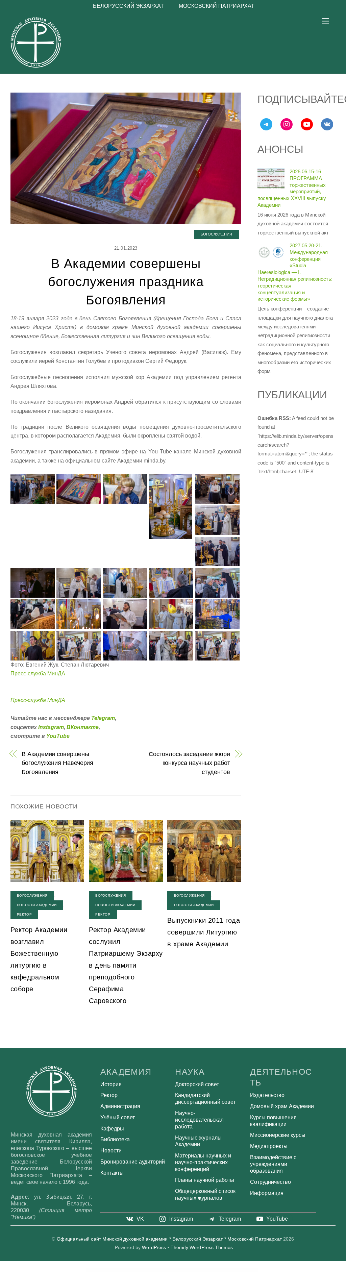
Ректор (24, 914)
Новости (111, 1150)
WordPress (154, 1247)
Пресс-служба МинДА (37, 673)
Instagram (51, 727)
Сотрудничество (270, 1182)
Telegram (103, 718)
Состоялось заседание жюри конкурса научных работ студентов (189, 762)
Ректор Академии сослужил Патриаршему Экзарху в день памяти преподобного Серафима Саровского (126, 965)
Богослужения (216, 234)
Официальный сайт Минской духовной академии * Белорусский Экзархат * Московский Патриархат (169, 1239)
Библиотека (115, 1139)
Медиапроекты (269, 1146)
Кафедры (112, 1128)
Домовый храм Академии (282, 1106)
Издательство (267, 1095)
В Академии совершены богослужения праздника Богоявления (125, 281)
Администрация (120, 1106)
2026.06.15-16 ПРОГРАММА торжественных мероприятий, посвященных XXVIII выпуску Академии (291, 188)
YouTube (58, 736)
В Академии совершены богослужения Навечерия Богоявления (57, 762)
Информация (266, 1193)
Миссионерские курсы (277, 1135)
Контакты (112, 1173)
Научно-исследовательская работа (199, 1119)
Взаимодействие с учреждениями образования (273, 1164)
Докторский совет (197, 1084)
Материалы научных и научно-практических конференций (203, 1162)
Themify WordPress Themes (202, 1247)
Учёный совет (117, 1117)
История (111, 1084)
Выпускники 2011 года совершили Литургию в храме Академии (203, 932)
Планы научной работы (204, 1180)
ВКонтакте (83, 727)
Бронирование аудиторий (132, 1162)
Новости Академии (37, 905)
